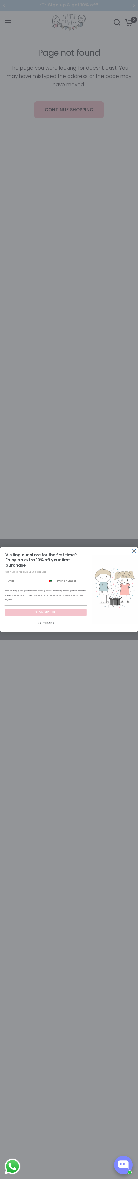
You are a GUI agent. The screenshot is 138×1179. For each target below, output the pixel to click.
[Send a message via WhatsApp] (12, 1166)
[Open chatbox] (123, 1165)
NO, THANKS (46, 623)
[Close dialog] (134, 551)
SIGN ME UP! (46, 612)
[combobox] (51, 581)
